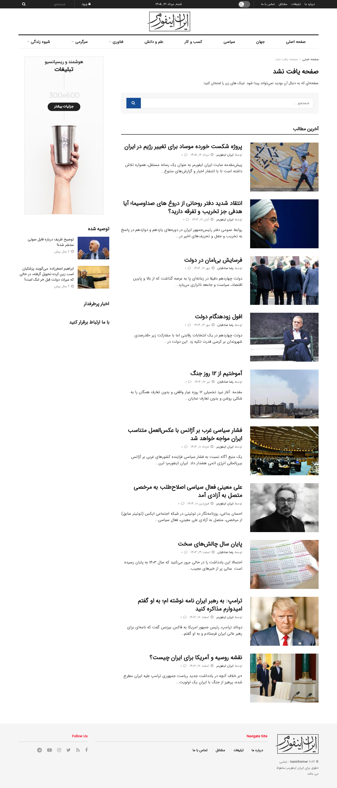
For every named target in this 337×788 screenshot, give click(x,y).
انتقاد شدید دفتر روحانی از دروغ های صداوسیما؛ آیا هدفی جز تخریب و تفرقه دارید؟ (182, 207)
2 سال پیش (62, 251)
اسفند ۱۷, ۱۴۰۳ (200, 617)
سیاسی (229, 42)
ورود (85, 4)
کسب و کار (193, 42)
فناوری (118, 42)
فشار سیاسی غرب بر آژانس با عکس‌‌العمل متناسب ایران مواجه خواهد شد (185, 434)
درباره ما (310, 4)
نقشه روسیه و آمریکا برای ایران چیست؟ (196, 657)
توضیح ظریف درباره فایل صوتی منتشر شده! (51, 242)
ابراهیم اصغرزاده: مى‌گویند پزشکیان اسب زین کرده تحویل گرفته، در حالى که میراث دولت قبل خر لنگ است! (46, 274)
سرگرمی (81, 42)
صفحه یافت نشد (286, 59)
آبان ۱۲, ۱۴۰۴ (201, 219)
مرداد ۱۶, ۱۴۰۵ (200, 154)
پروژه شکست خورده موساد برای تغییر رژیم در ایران (183, 146)
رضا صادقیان (225, 268)
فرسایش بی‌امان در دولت (213, 260)
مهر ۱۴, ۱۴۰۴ (202, 324)
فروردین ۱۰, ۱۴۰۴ (198, 503)
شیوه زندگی (40, 42)
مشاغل (283, 4)
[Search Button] (22, 4)
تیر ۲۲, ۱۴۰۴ (203, 381)
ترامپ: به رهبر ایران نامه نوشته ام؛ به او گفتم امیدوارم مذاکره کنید (190, 604)
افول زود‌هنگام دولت (218, 316)
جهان (260, 42)
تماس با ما (268, 4)
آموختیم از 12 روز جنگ (216, 373)
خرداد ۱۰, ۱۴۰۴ (200, 446)
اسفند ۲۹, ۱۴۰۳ (201, 552)
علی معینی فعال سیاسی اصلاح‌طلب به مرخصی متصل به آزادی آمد (188, 491)
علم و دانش (154, 42)
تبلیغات (296, 4)
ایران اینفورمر (225, 154)
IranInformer (299, 761)
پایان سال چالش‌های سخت (210, 543)
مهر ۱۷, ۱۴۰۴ (202, 268)
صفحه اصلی (296, 42)
